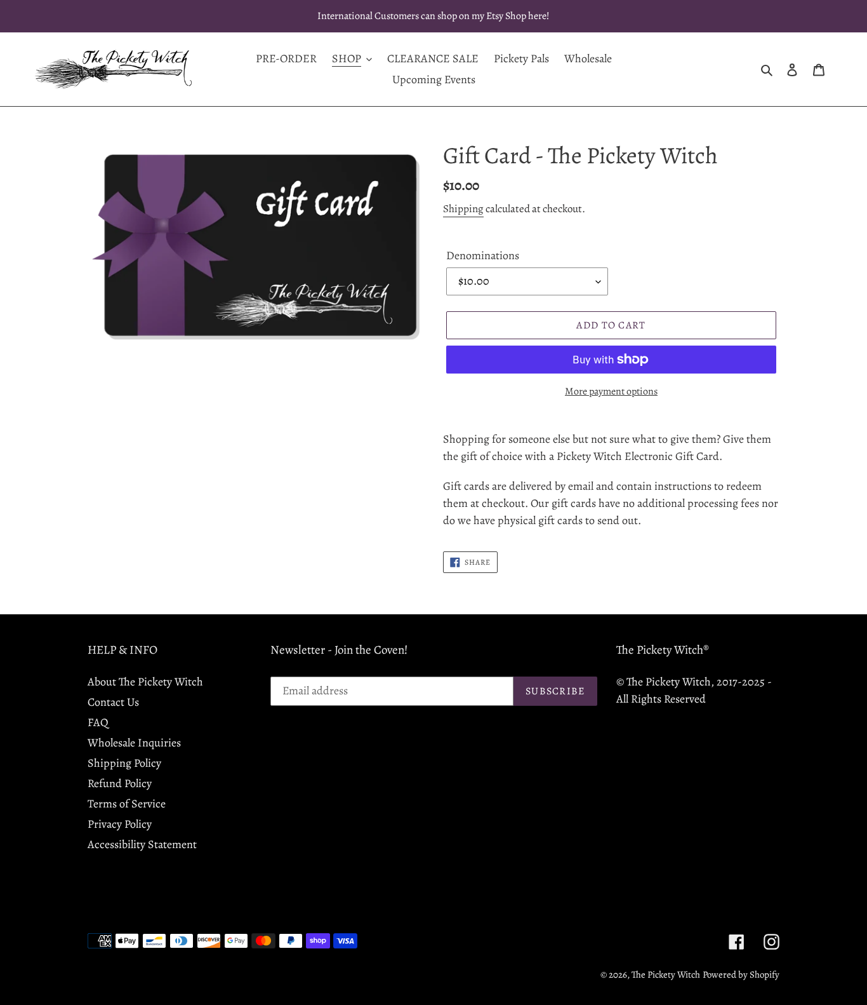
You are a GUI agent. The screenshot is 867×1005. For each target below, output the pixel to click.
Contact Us (113, 702)
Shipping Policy (124, 763)
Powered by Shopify (741, 974)
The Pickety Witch (666, 974)
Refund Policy (120, 783)
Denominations (482, 255)
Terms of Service (127, 803)
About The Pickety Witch (145, 681)
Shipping (463, 208)
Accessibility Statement (142, 844)
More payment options (611, 391)
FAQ (98, 722)
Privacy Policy (120, 824)
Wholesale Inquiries (134, 742)
